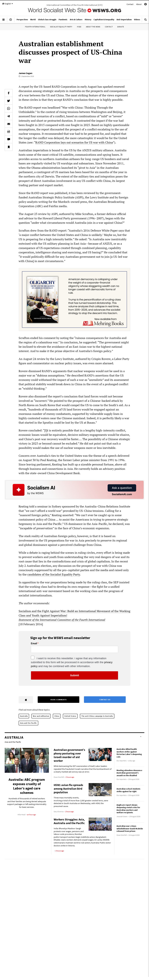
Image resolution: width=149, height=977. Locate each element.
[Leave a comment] (8, 139)
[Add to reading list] (8, 147)
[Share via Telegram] (8, 116)
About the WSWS (93, 27)
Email (34, 643)
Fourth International (35, 27)
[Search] (145, 20)
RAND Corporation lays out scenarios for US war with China (74, 142)
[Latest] (10, 20)
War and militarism (41, 716)
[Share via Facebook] (8, 93)
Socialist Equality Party (61, 27)
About (139, 4)
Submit (74, 675)
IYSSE (79, 27)
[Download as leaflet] (8, 131)
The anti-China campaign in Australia (97, 716)
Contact (130, 4)
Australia (24, 716)
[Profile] (145, 4)
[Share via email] (8, 124)
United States (70, 716)
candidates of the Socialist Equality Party (53, 574)
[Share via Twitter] (8, 101)
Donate (120, 27)
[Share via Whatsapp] (8, 108)
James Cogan (25, 73)
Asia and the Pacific (28, 723)
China (56, 716)
